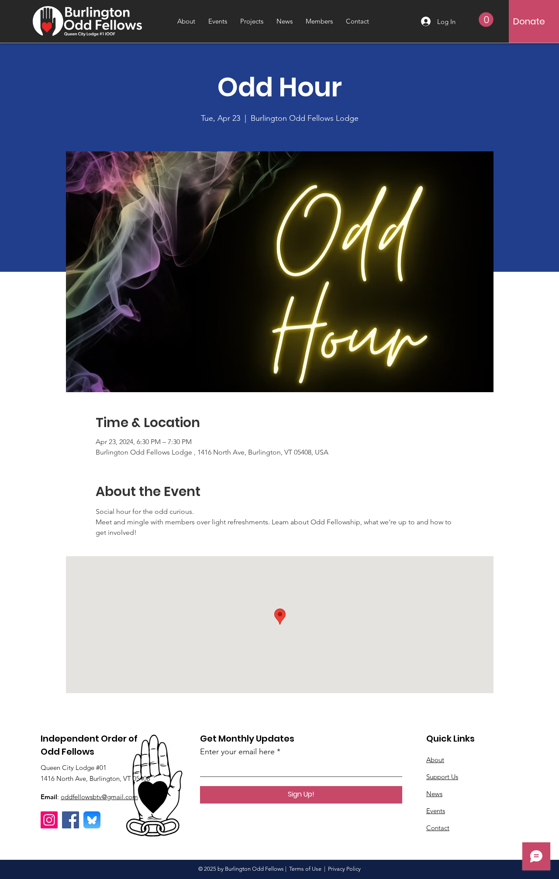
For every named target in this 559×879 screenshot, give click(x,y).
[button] (486, 19)
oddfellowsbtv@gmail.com (99, 797)
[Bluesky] (91, 819)
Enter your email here (237, 752)
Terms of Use (305, 868)
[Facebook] (70, 819)
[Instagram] (49, 819)
